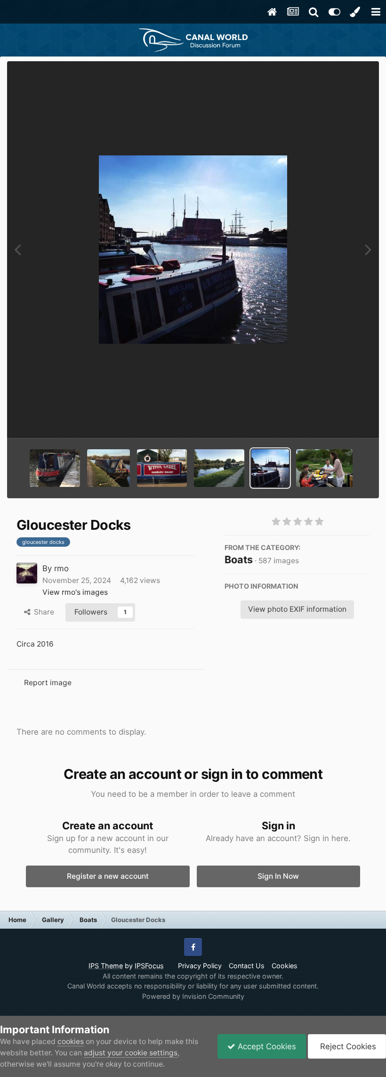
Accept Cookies (265, 1046)
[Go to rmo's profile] (26, 573)
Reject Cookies (347, 1046)
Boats (239, 559)
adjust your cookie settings (130, 1052)
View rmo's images (75, 592)
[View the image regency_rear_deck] (324, 468)
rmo (61, 568)
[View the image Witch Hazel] (162, 468)
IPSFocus (149, 966)
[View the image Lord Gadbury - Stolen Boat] (55, 468)
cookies (70, 1041)
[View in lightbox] (193, 249)
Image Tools (336, 419)
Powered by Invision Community (193, 996)
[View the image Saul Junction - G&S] (219, 468)
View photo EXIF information (297, 609)
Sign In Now (278, 876)
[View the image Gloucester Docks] (270, 468)
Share (42, 611)
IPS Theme (105, 966)
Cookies (285, 966)
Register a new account (108, 876)
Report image (48, 682)
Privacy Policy (200, 966)
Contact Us (247, 966)
